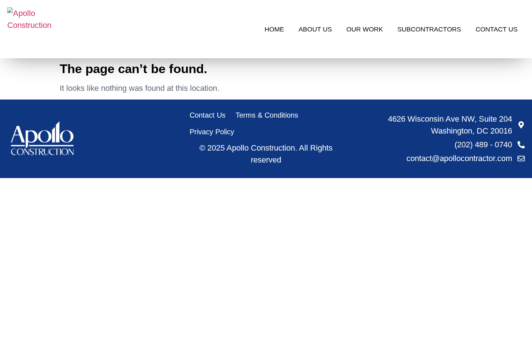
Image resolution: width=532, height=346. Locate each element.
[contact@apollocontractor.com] (521, 158)
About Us (315, 29)
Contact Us (497, 29)
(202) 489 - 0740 (483, 144)
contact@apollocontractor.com (459, 158)
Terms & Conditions (267, 115)
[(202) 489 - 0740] (521, 144)
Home (274, 29)
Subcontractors (429, 29)
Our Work (364, 29)
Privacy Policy (212, 132)
